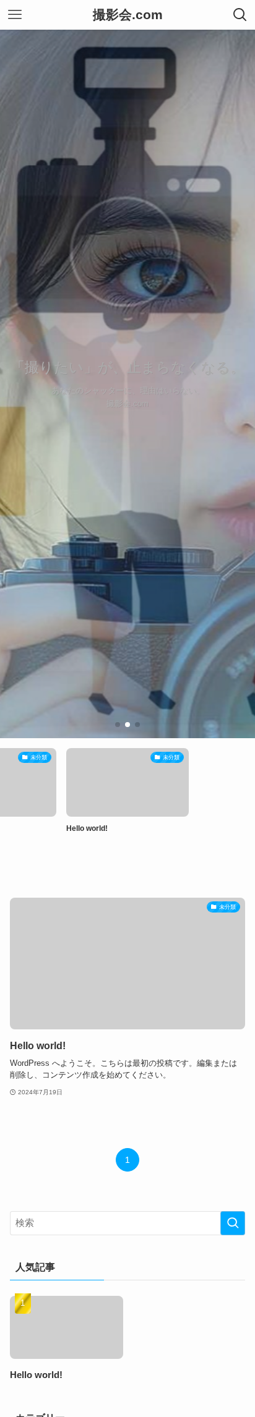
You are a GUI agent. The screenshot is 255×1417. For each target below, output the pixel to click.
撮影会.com (128, 15)
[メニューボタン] (15, 15)
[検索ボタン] (240, 15)
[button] (117, 724)
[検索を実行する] (232, 1223)
